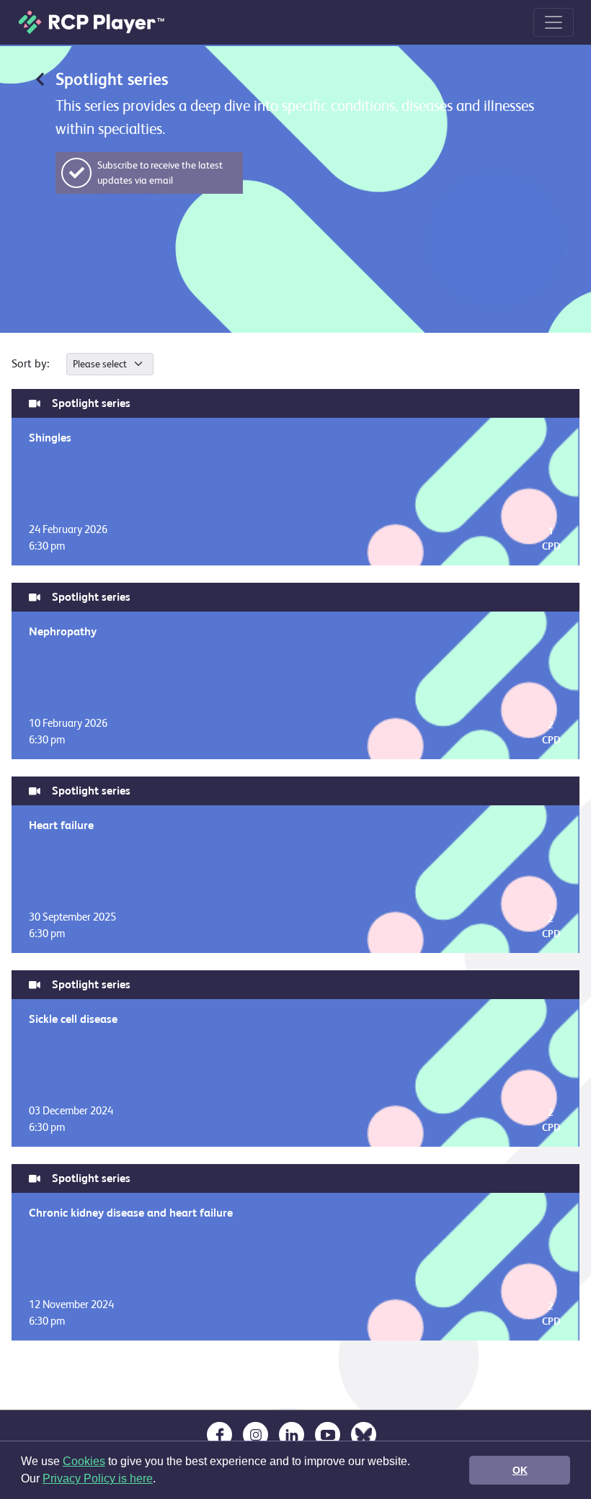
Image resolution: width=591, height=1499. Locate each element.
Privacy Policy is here (98, 1478)
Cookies (84, 1461)
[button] (161, 1480)
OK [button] (520, 1470)
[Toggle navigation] (553, 22)
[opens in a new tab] (219, 1434)
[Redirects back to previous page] (40, 78)
